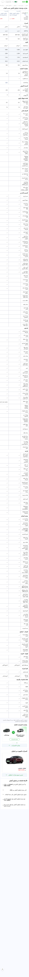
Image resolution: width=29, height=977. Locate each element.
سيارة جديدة (20, 5)
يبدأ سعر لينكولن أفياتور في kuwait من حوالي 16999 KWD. (15, 785)
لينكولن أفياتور (9, 5)
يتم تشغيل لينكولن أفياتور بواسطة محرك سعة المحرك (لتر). (14, 805)
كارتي (26, 5)
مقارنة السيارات (14, 739)
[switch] (26, 14)
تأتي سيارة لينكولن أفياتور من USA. (18, 790)
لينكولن (15, 5)
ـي (2, 2)
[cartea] (25, 2)
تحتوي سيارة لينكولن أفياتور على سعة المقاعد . (15, 794)
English (7, 2)
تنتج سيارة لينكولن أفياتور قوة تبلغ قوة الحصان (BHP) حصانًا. (14, 799)
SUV (6, 82)
